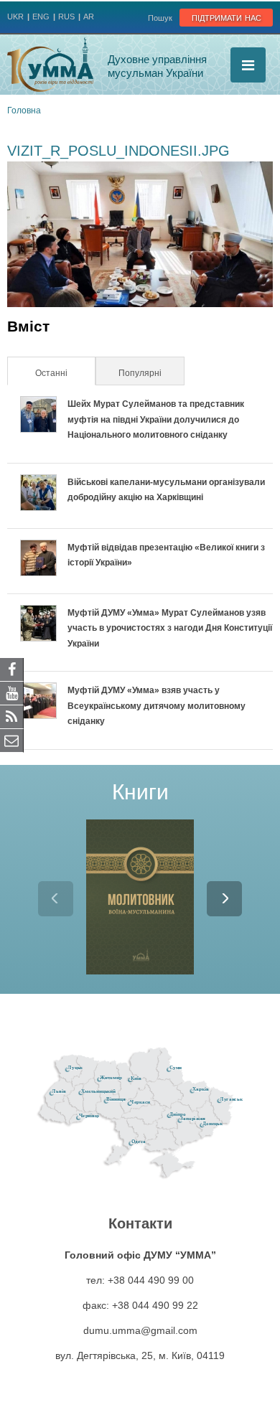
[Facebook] (12, 669)
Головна (24, 110)
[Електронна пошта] (12, 740)
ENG (41, 16)
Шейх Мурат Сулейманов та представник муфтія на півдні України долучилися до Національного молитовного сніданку (155, 419)
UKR (15, 16)
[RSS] (12, 716)
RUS (66, 16)
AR (88, 16)
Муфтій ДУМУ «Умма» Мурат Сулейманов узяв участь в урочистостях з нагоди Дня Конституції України (169, 628)
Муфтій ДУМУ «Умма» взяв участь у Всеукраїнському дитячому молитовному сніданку (156, 705)
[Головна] (50, 64)
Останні (64, 373)
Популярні (140, 373)
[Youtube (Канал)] (12, 692)
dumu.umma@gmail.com (140, 1330)
